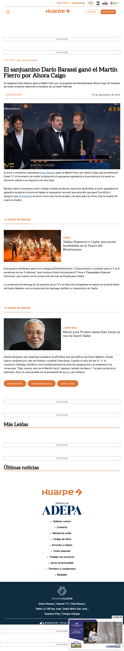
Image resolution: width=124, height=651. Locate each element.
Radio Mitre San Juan (75, 608)
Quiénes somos (62, 521)
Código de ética (62, 539)
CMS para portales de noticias (65, 623)
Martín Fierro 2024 (41, 384)
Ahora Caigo (68, 384)
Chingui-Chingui (71, 613)
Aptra (66, 372)
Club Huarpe (77, 603)
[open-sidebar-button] (8, 12)
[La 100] (98, 3)
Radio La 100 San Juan (48, 608)
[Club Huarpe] (62, 3)
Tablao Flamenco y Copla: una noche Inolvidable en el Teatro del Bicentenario (89, 245)
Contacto (62, 527)
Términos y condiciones (62, 568)
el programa (25, 196)
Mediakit (62, 574)
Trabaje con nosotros (62, 557)
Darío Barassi (47, 172)
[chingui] (90, 3)
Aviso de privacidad (62, 562)
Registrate (91, 12)
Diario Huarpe (46, 603)
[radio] (105, 3)
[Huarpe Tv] (78, 3)
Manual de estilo (62, 533)
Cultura (9, 60)
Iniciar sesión (108, 12)
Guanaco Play (52, 613)
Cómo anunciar (62, 551)
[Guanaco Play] (114, 3)
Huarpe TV (62, 603)
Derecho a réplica (62, 545)
